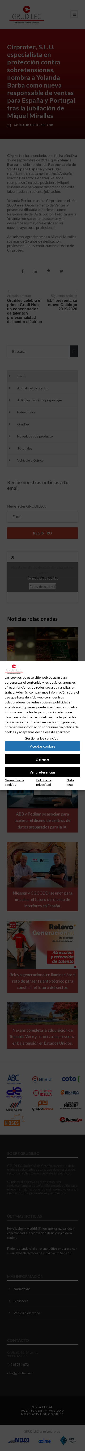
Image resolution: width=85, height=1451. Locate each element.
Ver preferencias (42, 772)
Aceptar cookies (42, 746)
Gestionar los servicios (41, 738)
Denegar (43, 759)
